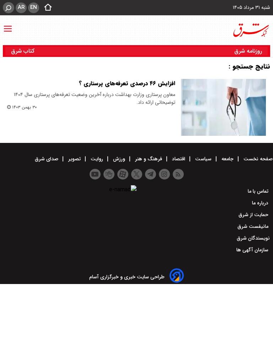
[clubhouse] (108, 174)
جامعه (227, 159)
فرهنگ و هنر (149, 159)
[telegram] (150, 174)
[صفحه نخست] (46, 7)
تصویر (74, 159)
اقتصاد (179, 159)
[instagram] (164, 174)
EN (33, 7)
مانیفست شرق (253, 226)
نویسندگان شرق (253, 238)
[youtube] (95, 174)
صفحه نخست (257, 159)
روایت (97, 159)
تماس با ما (259, 191)
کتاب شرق (23, 51)
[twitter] (136, 174)
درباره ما (261, 203)
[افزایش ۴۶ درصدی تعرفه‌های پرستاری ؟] (223, 107)
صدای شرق (47, 159)
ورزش (119, 159)
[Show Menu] (8, 25)
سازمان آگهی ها (253, 250)
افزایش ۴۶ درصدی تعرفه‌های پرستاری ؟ (127, 83)
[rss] (178, 174)
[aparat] (122, 174)
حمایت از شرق (254, 215)
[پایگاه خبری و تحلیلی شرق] (250, 30)
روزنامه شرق (248, 51)
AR (21, 7)
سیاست (203, 159)
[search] (8, 7)
